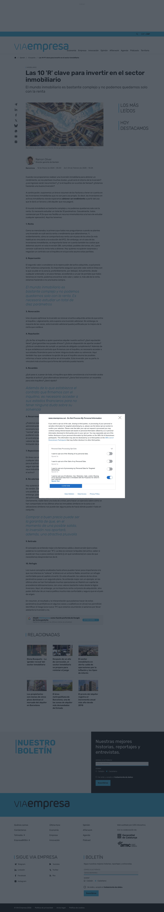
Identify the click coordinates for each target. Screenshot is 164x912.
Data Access (82, 494)
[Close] (120, 418)
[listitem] (82, 449)
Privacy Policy (95, 494)
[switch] (110, 453)
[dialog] (82, 456)
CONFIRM (66, 486)
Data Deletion (69, 494)
